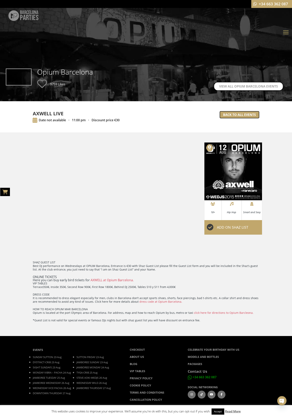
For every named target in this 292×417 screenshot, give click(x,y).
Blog (134, 364)
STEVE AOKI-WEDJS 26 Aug (91, 377)
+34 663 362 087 (205, 377)
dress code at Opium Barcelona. (160, 301)
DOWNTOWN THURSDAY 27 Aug (52, 393)
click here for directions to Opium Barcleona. (223, 313)
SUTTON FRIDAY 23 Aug (90, 357)
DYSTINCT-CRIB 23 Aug (46, 362)
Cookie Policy (140, 385)
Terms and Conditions (147, 392)
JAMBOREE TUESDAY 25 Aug (49, 377)
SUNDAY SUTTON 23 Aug (47, 357)
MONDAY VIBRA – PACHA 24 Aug (52, 372)
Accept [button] (218, 411)
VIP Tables (137, 371)
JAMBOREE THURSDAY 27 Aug (93, 388)
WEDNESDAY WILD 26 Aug (91, 383)
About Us (137, 357)
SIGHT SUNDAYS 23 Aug (46, 367)
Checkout (137, 350)
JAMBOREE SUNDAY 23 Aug (92, 362)
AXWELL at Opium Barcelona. (112, 280)
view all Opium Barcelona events (248, 86)
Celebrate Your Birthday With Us (213, 350)
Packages (195, 364)
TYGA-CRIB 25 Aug (87, 372)
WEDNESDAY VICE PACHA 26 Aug (52, 388)
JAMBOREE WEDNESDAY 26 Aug (51, 383)
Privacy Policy (141, 378)
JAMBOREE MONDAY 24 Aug (92, 367)
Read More (233, 411)
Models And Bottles (203, 357)
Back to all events (239, 115)
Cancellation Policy (146, 400)
